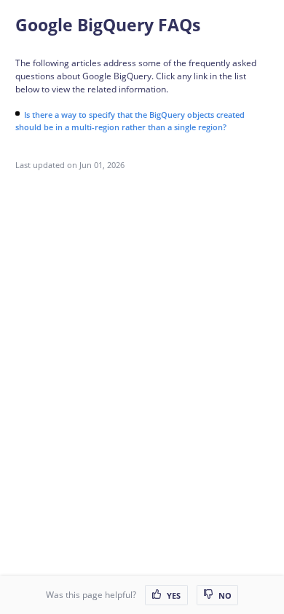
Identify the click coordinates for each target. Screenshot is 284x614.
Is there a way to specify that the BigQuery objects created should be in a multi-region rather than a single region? (130, 120)
